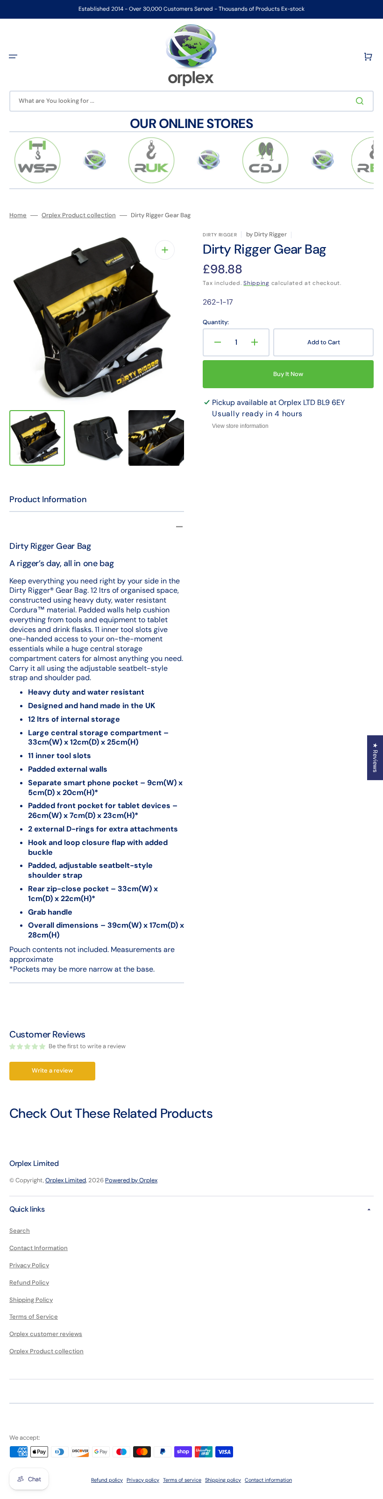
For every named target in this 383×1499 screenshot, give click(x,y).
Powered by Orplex (131, 1180)
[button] (13, 56)
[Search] (361, 101)
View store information (240, 426)
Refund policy (107, 1480)
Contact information (268, 1480)
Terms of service (182, 1480)
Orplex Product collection (79, 215)
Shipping (256, 283)
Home (18, 215)
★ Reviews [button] (375, 758)
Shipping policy (223, 1480)
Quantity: (216, 322)
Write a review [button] (52, 1070)
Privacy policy (143, 1480)
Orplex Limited (65, 1180)
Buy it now (288, 374)
